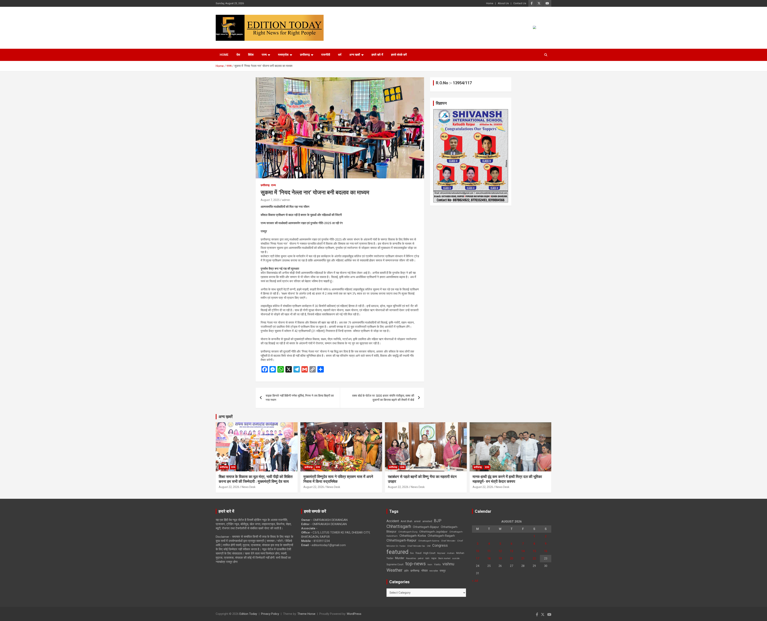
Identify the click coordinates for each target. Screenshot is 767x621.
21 (523, 558)
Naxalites (411, 558)
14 (523, 551)
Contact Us (519, 3)
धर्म (339, 55)
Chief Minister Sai (416, 546)
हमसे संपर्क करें (399, 55)
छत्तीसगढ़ (305, 55)
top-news (415, 563)
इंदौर (406, 570)
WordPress (354, 614)
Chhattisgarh (398, 526)
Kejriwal (441, 553)
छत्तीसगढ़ (414, 570)
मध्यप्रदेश (283, 55)
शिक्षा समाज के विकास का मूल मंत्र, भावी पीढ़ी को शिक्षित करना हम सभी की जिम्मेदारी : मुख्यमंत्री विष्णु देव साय (256, 479)
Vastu (437, 564)
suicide (456, 558)
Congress (440, 545)
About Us (503, 3)
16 (545, 551)
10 (477, 551)
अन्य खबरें (354, 55)
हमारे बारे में (377, 55)
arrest (417, 521)
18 (489, 558)
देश (238, 55)
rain (427, 558)
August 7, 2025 (270, 200)
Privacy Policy (270, 614)
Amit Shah (406, 521)
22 (534, 558)
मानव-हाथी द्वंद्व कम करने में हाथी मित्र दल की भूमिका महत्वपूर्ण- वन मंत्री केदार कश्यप (507, 479)
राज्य (264, 55)
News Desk (248, 487)
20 (511, 558)
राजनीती (325, 55)
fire (412, 553)
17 (477, 558)
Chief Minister (448, 541)
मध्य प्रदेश (433, 571)
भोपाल (424, 570)
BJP (437, 520)
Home (489, 3)
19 (500, 558)
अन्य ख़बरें (226, 416)
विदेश (251, 55)
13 (511, 551)
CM (428, 545)
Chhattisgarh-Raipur (401, 540)
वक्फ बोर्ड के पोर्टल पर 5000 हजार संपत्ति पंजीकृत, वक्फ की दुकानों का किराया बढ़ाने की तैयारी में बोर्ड (383, 398)
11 (489, 551)
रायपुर (443, 570)
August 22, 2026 (229, 487)
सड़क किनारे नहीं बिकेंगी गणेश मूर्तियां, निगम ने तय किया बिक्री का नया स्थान (300, 398)
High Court (429, 552)
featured (397, 551)
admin (286, 200)
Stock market (444, 558)
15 (534, 551)
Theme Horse (306, 614)
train (430, 564)
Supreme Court (394, 564)
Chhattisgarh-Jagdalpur (433, 531)
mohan (450, 553)
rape (433, 558)
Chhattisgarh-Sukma (428, 541)
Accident (392, 521)
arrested (427, 521)
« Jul (475, 580)
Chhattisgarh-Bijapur (426, 527)
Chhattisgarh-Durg (407, 531)
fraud (418, 553)
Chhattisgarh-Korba (412, 536)
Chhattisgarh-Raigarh (441, 535)
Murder (399, 558)
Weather (394, 570)
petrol (420, 558)
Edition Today (248, 614)
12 (500, 551)
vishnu (448, 563)
